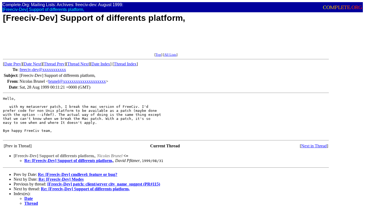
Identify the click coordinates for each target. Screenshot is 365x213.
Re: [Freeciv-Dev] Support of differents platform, (68, 160)
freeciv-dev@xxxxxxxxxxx (43, 69)
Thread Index (125, 64)
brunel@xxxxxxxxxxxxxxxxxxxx (77, 81)
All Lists (170, 55)
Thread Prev (54, 64)
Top (158, 55)
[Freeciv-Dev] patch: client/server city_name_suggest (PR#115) (103, 184)
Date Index (100, 64)
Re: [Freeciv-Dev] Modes (61, 179)
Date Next (32, 64)
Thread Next (78, 64)
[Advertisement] (100, 41)
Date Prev (12, 64)
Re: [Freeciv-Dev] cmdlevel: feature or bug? (77, 174)
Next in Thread (314, 146)
